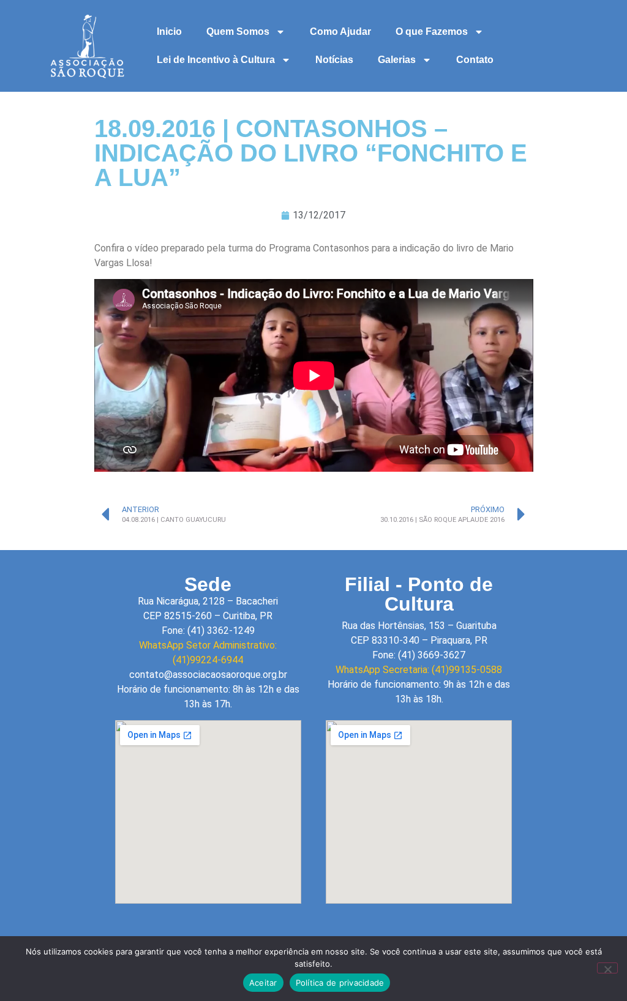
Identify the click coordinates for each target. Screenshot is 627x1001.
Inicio (169, 31)
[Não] (607, 967)
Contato (475, 59)
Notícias (334, 59)
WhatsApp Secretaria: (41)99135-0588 (419, 669)
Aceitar (263, 983)
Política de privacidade (340, 983)
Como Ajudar (340, 31)
